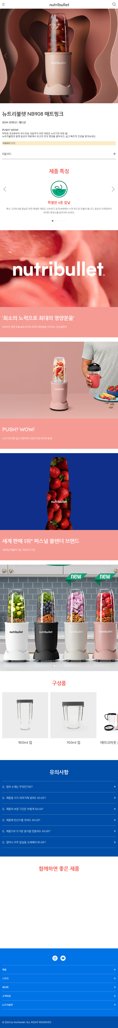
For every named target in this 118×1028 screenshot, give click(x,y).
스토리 (5, 978)
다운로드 (7, 153)
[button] (5, 56)
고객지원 (6, 996)
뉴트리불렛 (7, 1004)
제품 (4, 969)
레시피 (5, 987)
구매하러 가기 (8, 143)
